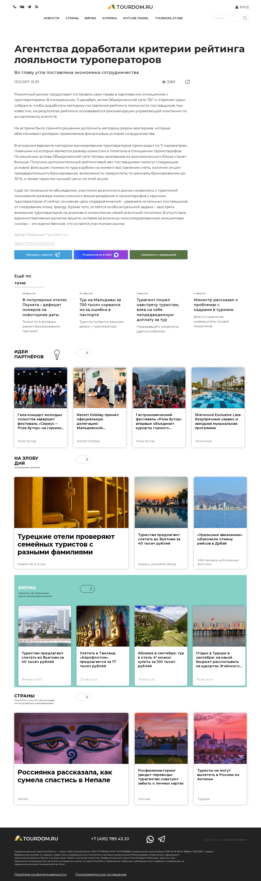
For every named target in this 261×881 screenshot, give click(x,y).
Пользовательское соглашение (101, 874)
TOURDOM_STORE (169, 18)
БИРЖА (90, 18)
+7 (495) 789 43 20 (110, 838)
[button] (79, 352)
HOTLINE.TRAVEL (136, 18)
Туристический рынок (34, 243)
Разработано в (225, 839)
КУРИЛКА (109, 18)
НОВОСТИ (51, 18)
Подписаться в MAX (97, 254)
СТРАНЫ (72, 18)
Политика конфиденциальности (40, 874)
